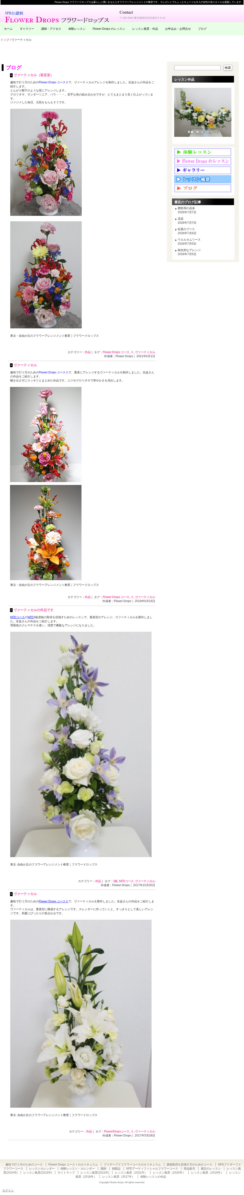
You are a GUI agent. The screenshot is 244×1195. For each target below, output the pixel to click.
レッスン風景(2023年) (37, 1172)
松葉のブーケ (186, 229)
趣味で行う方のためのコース (24, 1164)
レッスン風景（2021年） (131, 1172)
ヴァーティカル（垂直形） (34, 75)
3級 (115, 881)
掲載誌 (116, 1168)
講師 (103, 1168)
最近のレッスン (211, 1168)
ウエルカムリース (189, 239)
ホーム (8, 28)
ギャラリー (27, 28)
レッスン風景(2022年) (95, 1172)
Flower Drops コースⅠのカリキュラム (73, 1164)
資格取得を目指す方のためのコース (189, 1164)
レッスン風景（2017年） (118, 1176)
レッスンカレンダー (42, 1168)
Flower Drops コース (116, 352)
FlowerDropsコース (116, 1131)
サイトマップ (66, 1172)
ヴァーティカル (145, 352)
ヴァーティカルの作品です (34, 610)
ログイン (8, 1190)
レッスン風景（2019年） (207, 1172)
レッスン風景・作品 (145, 28)
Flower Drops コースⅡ (53, 82)
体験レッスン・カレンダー (78, 1168)
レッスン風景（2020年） (169, 1172)
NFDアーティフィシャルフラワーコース (152, 1168)
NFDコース (126, 881)
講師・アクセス (51, 28)
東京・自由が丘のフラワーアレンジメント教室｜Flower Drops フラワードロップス (57, 17)
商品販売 (189, 1168)
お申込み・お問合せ (178, 28)
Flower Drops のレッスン (109, 28)
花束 (180, 218)
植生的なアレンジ (189, 250)
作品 (88, 352)
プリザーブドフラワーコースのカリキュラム (132, 1164)
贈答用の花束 (186, 208)
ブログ (202, 28)
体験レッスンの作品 (153, 1176)
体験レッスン (77, 28)
